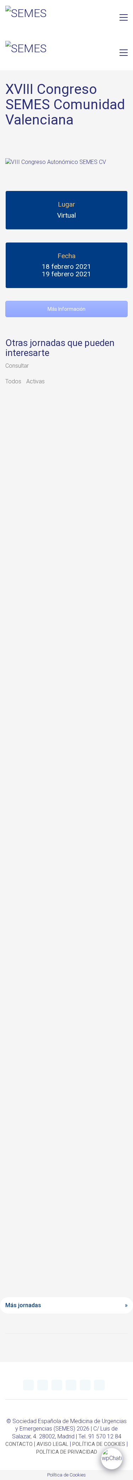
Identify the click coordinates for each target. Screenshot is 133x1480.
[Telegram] (42, 1385)
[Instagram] (71, 1385)
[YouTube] (56, 1385)
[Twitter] (28, 1385)
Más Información (66, 309)
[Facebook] (85, 1385)
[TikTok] (99, 1385)
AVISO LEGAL (52, 1444)
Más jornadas (23, 1305)
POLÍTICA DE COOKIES (98, 1444)
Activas (35, 381)
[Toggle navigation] (124, 17)
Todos (13, 381)
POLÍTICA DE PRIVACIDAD (66, 1452)
